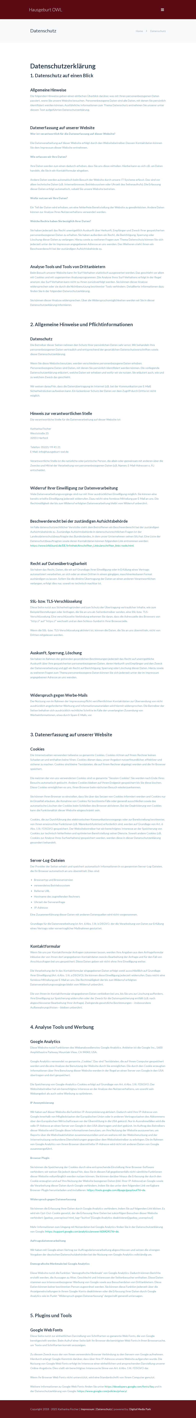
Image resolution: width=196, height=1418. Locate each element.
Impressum (87, 1409)
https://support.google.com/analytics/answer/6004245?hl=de (82, 1231)
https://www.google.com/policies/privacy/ (102, 1391)
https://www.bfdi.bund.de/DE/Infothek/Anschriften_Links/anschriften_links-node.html (82, 545)
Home (139, 31)
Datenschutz (104, 1409)
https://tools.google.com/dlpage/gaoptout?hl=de (116, 1190)
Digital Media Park (140, 1409)
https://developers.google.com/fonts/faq (129, 1386)
